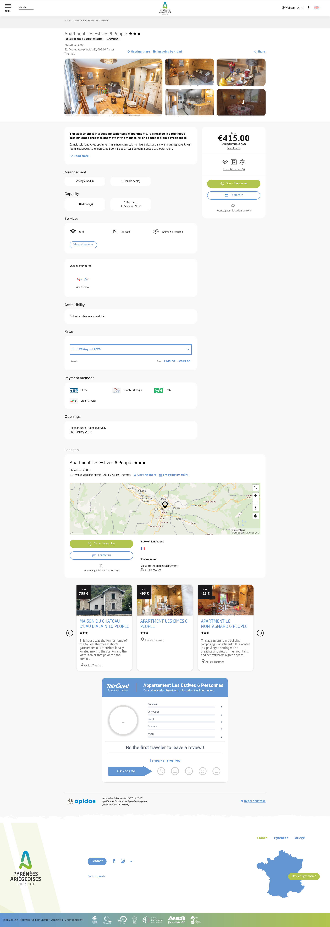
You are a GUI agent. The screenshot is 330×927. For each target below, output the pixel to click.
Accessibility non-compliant (67, 920)
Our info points (96, 876)
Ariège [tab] (300, 838)
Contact (97, 861)
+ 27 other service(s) (234, 169)
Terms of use (10, 920)
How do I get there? (304, 876)
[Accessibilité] (308, 8)
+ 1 (241, 102)
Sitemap (25, 920)
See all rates (233, 148)
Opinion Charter (40, 920)
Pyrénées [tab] (281, 838)
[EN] (316, 7)
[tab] (127, 349)
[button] (23, 7)
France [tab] (262, 838)
